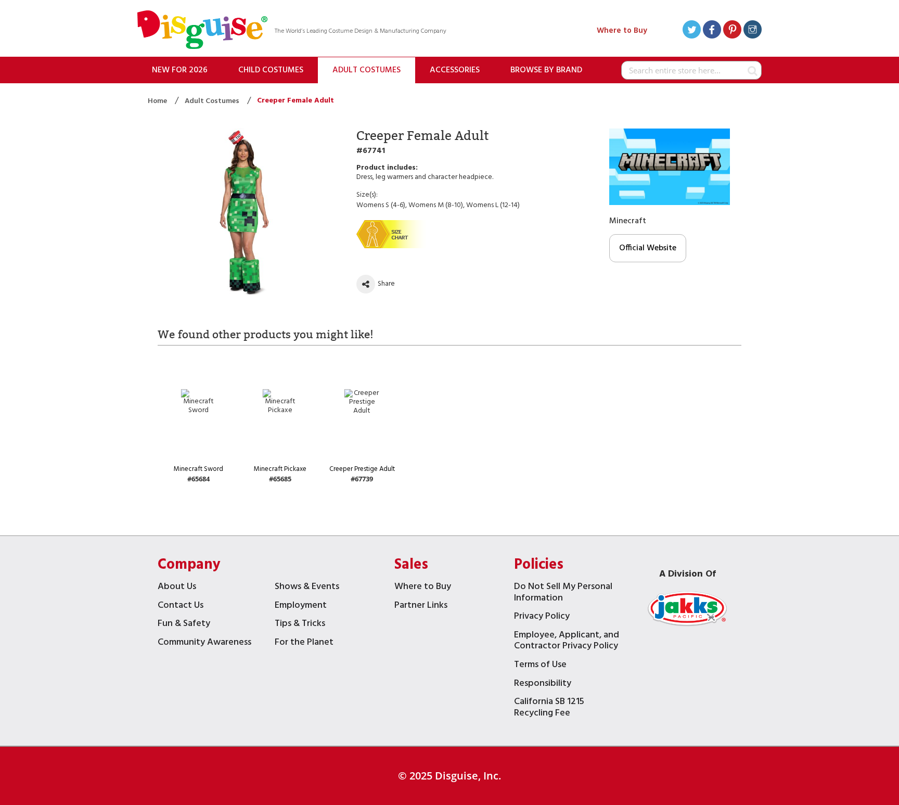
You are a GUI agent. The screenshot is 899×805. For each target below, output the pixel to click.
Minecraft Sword (198, 469)
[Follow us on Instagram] (752, 31)
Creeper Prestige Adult (362, 469)
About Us (177, 587)
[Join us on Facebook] (712, 31)
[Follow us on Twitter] (692, 31)
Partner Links (420, 606)
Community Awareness (204, 643)
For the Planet (304, 643)
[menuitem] (179, 70)
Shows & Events (307, 587)
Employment (301, 606)
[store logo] (202, 31)
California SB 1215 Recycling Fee (549, 708)
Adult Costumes (213, 101)
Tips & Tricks (300, 624)
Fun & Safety (184, 624)
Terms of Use (540, 665)
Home (158, 101)
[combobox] (691, 70)
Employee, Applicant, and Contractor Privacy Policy (566, 642)
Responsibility (542, 684)
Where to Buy (622, 30)
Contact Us (180, 606)
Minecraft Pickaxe (280, 469)
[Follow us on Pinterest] (732, 31)
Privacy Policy (542, 617)
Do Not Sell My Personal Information (563, 593)
